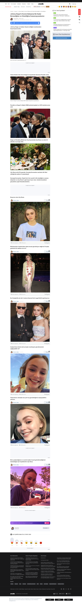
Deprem (16, 583)
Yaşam (55, 27)
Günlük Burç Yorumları (31, 583)
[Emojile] (68, 7)
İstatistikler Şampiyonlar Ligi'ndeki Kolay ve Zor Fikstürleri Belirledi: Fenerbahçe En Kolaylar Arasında (61, 25)
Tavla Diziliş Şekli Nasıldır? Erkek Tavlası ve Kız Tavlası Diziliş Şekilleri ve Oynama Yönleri (48, 577)
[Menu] (6, 4)
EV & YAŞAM (13, 3)
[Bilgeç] (64, 7)
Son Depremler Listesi (44, 560)
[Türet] (62, 7)
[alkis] (73, 7)
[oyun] (70, 7)
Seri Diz (47, 6)
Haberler (11, 11)
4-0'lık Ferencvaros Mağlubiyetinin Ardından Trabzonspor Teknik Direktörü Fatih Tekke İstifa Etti (62, 20)
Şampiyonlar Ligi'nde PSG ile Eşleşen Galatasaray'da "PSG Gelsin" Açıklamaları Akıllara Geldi (61, 15)
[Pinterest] (71, 589)
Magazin (16, 11)
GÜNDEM (19, 3)
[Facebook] (64, 589)
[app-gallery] (68, 594)
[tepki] (12, 543)
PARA (32, 3)
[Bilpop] (66, 7)
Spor (55, 22)
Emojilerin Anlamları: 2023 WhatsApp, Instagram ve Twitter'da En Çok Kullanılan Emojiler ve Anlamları (48, 572)
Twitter (12, 583)
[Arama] (69, 4)
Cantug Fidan (18, 18)
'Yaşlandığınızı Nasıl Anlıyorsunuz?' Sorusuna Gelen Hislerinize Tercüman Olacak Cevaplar (32, 558)
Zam (20, 583)
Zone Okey (43, 6)
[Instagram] (61, 589)
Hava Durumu (43, 557)
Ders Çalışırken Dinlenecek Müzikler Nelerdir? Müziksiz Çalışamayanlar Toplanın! (63, 567)
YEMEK (28, 3)
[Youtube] (68, 589)
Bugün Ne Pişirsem (53, 583)
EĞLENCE (24, 3)
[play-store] (62, 594)
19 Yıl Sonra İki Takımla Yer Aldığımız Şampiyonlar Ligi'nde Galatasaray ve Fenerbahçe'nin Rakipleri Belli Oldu (32, 573)
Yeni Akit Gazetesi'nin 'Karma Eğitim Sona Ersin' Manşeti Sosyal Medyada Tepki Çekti (32, 562)
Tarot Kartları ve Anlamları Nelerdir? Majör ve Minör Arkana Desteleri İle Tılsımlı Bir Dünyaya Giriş (64, 558)
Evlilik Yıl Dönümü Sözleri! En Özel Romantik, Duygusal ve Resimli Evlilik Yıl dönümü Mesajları (47, 563)
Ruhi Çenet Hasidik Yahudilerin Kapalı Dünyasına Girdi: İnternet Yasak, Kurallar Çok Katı (32, 569)
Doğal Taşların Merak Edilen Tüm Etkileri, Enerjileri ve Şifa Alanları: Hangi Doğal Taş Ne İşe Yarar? (48, 569)
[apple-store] (56, 594)
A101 (37, 583)
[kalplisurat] (75, 7)
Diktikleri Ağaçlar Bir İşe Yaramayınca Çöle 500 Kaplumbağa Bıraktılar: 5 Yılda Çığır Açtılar (62, 30)
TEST (9, 3)
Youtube (24, 583)
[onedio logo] (41, 4)
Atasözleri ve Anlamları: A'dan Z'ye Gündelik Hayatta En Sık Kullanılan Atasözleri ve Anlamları (47, 574)
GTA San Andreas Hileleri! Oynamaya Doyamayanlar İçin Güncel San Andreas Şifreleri (63, 576)
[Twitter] (66, 589)
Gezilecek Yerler (61, 583)
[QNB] (59, 7)
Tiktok (41, 583)
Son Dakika (46, 583)
